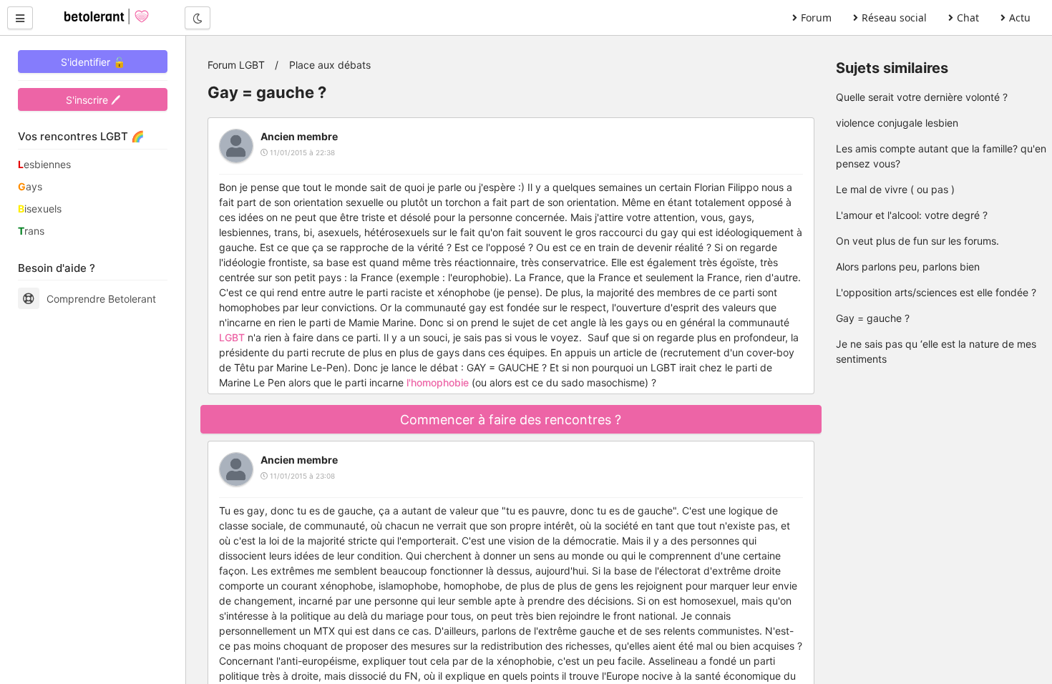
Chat (968, 17)
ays (30, 186)
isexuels (40, 208)
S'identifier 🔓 (93, 62)
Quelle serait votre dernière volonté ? (922, 97)
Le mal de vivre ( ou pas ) (895, 189)
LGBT (232, 337)
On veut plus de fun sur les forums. (917, 241)
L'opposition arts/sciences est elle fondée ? (936, 292)
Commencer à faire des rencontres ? (510, 419)
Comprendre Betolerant (101, 299)
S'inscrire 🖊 (93, 100)
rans (31, 231)
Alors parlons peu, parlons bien (908, 266)
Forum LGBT (236, 65)
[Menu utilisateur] (20, 17)
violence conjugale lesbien (897, 123)
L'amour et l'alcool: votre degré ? (912, 215)
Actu (1020, 17)
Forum (816, 17)
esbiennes (44, 164)
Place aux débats (330, 65)
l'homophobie (437, 382)
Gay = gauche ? (873, 318)
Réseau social (894, 17)
